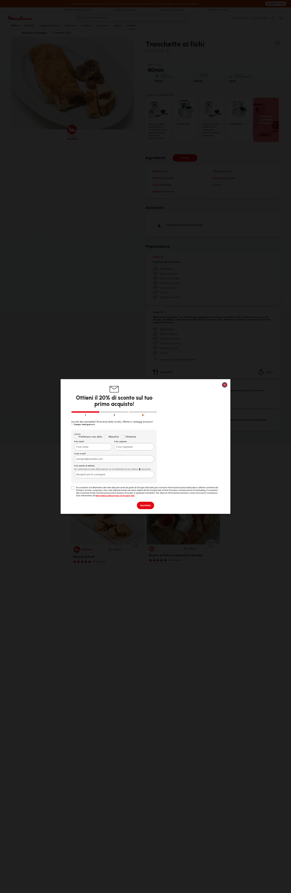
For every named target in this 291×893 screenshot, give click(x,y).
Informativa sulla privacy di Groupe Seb (115, 495)
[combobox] (93, 447)
